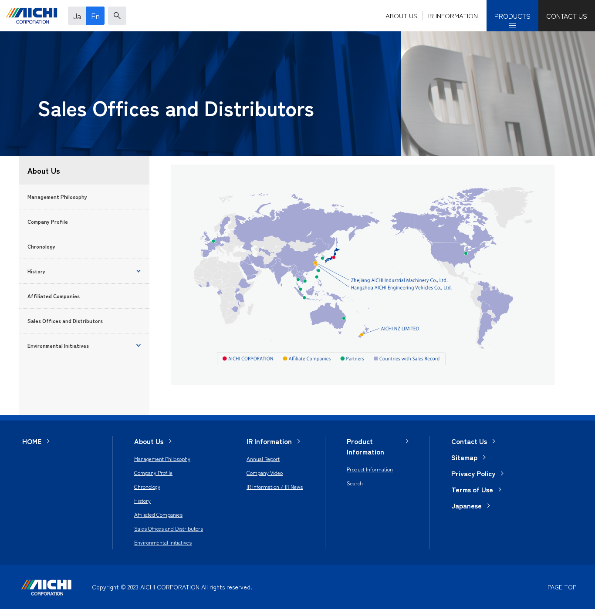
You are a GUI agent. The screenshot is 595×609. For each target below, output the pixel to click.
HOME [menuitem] (31, 441)
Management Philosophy (57, 196)
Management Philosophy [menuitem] (162, 458)
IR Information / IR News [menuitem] (275, 486)
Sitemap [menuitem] (464, 457)
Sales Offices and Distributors (65, 320)
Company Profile (47, 221)
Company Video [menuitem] (265, 472)
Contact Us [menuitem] (469, 441)
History (36, 271)
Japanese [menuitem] (466, 505)
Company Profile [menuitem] (153, 472)
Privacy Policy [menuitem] (473, 473)
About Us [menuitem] (148, 441)
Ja (77, 15)
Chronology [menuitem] (147, 486)
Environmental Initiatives (58, 345)
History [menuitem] (142, 500)
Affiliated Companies (53, 295)
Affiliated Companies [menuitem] (158, 514)
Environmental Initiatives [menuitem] (163, 542)
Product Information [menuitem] (365, 446)
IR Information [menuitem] (269, 441)
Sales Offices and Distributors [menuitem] (168, 528)
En (95, 15)
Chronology (41, 246)
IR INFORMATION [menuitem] (453, 15)
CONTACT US (566, 15)
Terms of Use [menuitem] (472, 489)
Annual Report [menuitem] (263, 458)
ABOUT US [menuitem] (401, 15)
